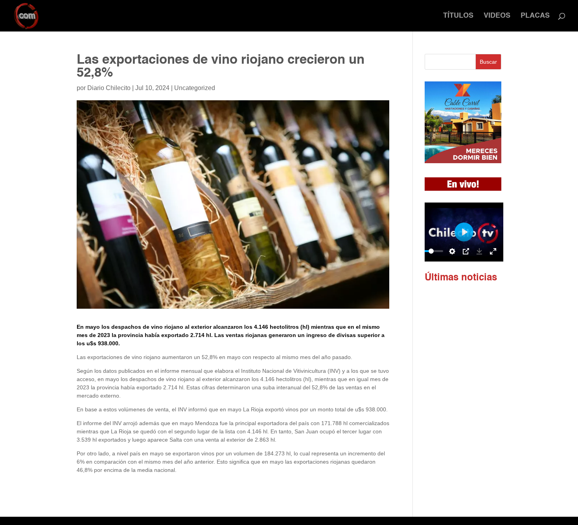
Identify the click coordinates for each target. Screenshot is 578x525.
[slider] (431, 251)
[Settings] (452, 251)
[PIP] (466, 251)
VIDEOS (497, 16)
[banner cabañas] (463, 161)
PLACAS (535, 16)
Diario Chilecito (109, 88)
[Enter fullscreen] (493, 251)
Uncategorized (194, 88)
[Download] (479, 251)
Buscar (488, 62)
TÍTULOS (458, 16)
